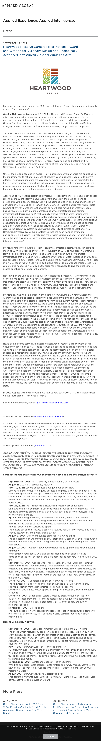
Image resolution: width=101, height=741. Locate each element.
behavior (45, 726)
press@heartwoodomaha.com (52, 403)
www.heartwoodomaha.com (48, 417)
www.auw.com (42, 446)
